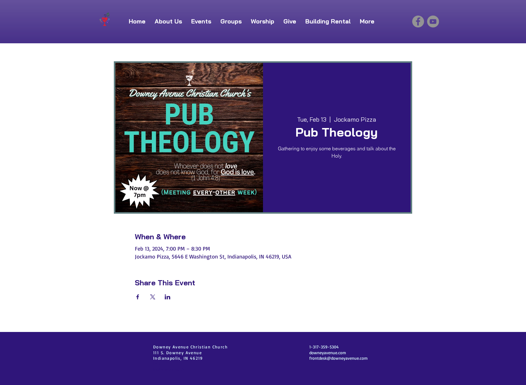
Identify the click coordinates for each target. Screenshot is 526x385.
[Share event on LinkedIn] (167, 296)
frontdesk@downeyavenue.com (338, 358)
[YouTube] (433, 21)
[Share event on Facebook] (138, 296)
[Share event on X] (153, 296)
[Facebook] (418, 21)
